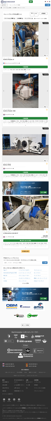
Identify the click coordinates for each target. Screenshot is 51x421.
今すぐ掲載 (43, 192)
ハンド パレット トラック (25, 273)
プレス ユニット (38, 270)
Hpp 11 (5, 270)
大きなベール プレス (39, 281)
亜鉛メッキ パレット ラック (40, 278)
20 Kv (25, 372)
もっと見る (26, 283)
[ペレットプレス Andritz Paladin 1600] (25, 91)
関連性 (43, 13)
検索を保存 (26, 251)
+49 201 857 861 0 (32, 364)
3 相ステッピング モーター (19, 375)
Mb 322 (5, 275)
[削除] (14, 18)
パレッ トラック (22, 281)
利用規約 (39, 418)
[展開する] (25, 71)
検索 (48, 5)
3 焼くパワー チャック (10, 372)
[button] (49, 1)
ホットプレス (37, 273)
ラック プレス (37, 275)
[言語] (47, 1)
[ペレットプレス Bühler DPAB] (25, 145)
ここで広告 (26, 325)
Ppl (4, 278)
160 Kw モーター (42, 372)
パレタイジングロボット (24, 278)
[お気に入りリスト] (45, 1)
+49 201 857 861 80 (9, 366)
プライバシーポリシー (31, 418)
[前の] (3, 39)
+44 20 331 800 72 (9, 364)
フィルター (34, 14)
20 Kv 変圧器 (19, 372)
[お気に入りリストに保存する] (47, 58)
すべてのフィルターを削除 (41, 18)
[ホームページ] (1, 7)
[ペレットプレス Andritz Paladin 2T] (25, 39)
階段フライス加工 (32, 372)
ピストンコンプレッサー (32, 375)
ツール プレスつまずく (24, 270)
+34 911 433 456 (32, 366)
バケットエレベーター (24, 275)
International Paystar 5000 (10, 273)
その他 (5, 281)
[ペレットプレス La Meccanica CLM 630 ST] (25, 213)
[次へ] (47, 39)
